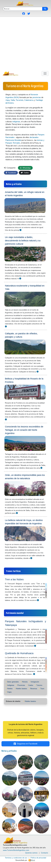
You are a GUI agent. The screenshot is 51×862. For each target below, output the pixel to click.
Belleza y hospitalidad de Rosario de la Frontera (24, 380)
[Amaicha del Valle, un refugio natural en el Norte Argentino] (20, 230)
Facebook (12, 173)
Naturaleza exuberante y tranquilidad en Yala (24, 287)
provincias (37, 97)
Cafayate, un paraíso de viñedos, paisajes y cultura (21, 335)
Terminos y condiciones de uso (16, 858)
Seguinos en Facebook (27, 744)
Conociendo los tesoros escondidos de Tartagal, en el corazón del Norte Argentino (24, 430)
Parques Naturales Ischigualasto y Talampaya (25, 623)
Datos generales (13, 682)
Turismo (39, 685)
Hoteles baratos (21, 689)
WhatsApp (26, 168)
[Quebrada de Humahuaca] (34, 674)
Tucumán (19, 100)
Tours (42, 689)
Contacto (44, 853)
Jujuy (7, 100)
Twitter (26, 173)
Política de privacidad (38, 858)
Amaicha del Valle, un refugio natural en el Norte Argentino (24, 194)
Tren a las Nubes (14, 579)
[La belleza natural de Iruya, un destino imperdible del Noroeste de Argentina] (31, 558)
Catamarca (28, 100)
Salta (13, 100)
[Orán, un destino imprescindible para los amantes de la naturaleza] (17, 513)
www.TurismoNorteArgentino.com (16, 850)
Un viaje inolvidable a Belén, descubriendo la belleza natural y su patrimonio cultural (22, 240)
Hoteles (10, 689)
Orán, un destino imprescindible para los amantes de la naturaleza (25, 477)
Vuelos (30, 685)
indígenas (16, 121)
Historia (24, 682)
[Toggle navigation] (45, 73)
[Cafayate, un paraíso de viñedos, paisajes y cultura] (37, 372)
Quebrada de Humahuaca (19, 653)
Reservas (33, 689)
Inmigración (35, 682)
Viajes (9, 692)
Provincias (21, 685)
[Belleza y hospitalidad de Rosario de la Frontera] (6, 419)
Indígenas (10, 685)
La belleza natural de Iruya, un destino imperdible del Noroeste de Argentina (24, 522)
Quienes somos (31, 853)
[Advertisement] (25, 43)
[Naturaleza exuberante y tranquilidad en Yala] (6, 326)
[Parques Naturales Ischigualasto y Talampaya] (35, 646)
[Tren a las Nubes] (38, 600)
